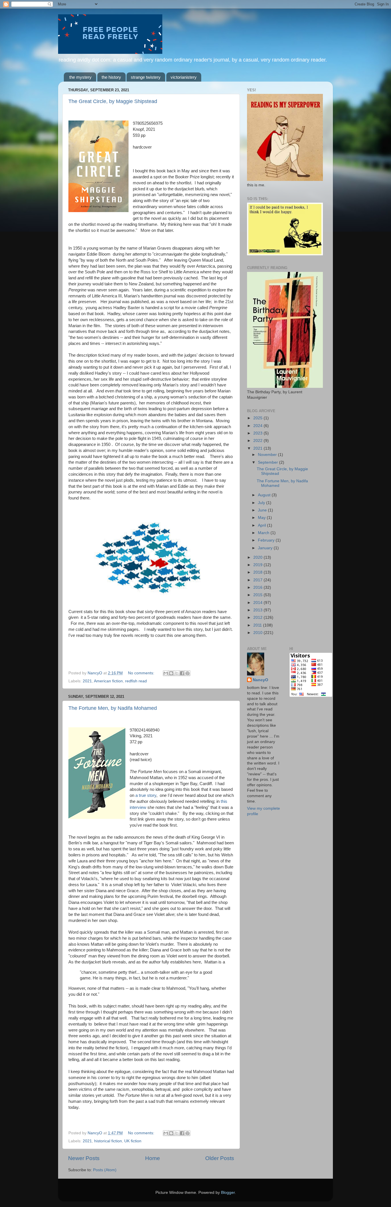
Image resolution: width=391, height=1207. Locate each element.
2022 (258, 440)
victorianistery (184, 77)
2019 (258, 565)
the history (111, 77)
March (264, 533)
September (268, 462)
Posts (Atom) (104, 1170)
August (265, 495)
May (262, 517)
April (262, 525)
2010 (258, 633)
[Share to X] (176, 673)
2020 (258, 557)
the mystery (80, 77)
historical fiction (108, 1141)
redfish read (136, 681)
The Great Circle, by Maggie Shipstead (112, 101)
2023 (258, 433)
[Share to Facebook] (182, 673)
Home (152, 1158)
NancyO (260, 680)
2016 (258, 587)
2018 (258, 572)
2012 (258, 617)
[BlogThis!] (171, 673)
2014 (258, 602)
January (266, 548)
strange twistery (146, 77)
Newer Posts (84, 1158)
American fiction (108, 681)
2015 (258, 595)
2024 (258, 426)
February (267, 540)
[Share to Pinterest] (187, 673)
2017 (258, 580)
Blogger (228, 1192)
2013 (258, 610)
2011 (258, 625)
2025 (258, 418)
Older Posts (219, 1158)
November (268, 455)
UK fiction (132, 1141)
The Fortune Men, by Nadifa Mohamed (112, 708)
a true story (145, 795)
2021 (87, 681)
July (262, 503)
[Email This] (166, 673)
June (263, 510)
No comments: (141, 673)
